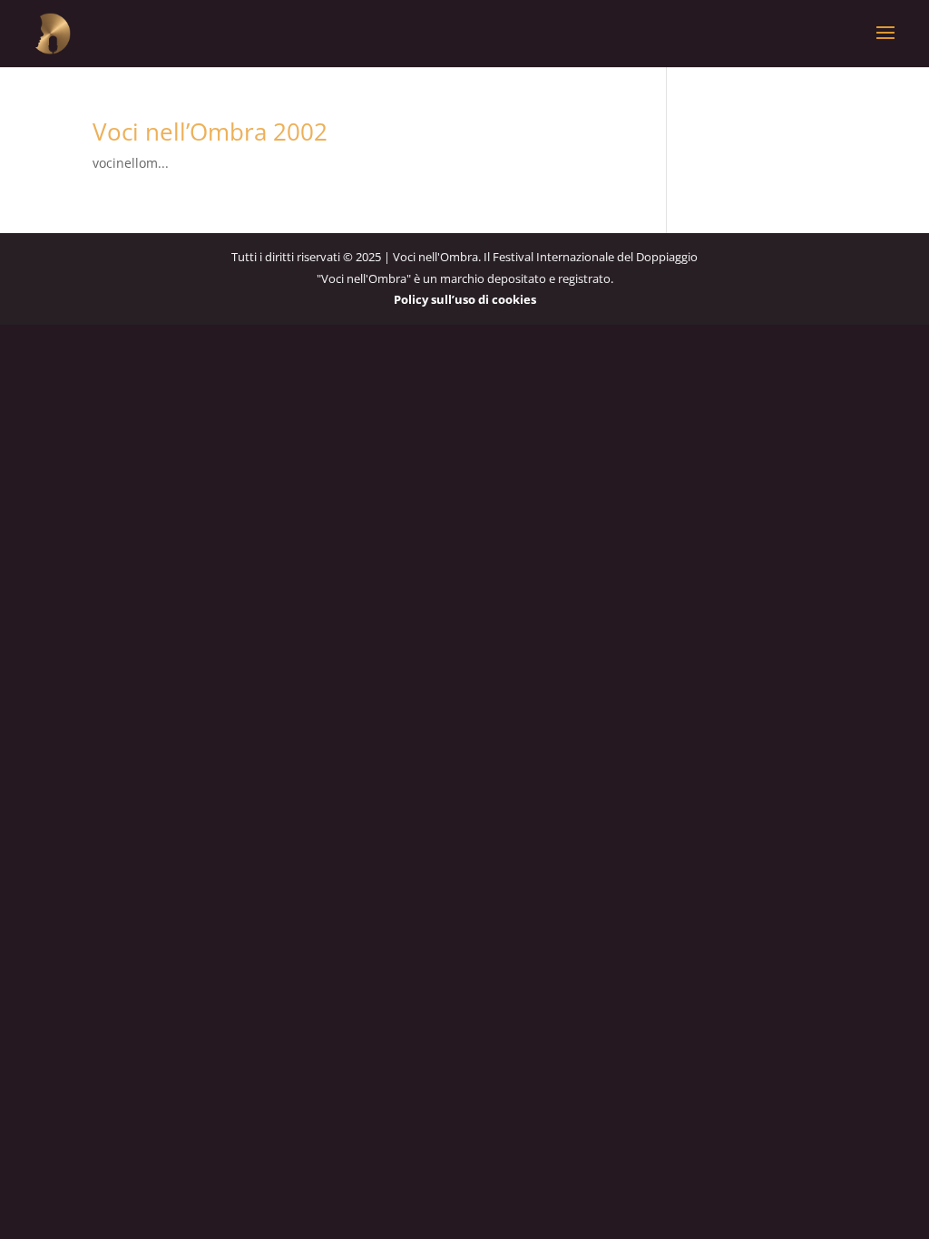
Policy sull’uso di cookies (465, 299)
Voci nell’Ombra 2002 (210, 131)
